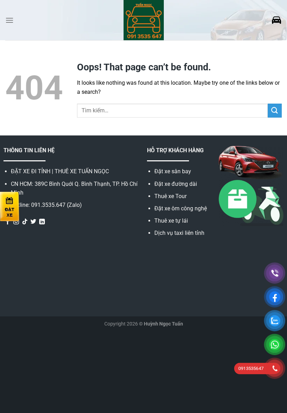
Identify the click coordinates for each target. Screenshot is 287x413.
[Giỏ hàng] (276, 20)
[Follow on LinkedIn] (42, 222)
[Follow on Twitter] (33, 222)
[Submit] (275, 110)
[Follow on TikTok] (25, 222)
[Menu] (9, 20)
